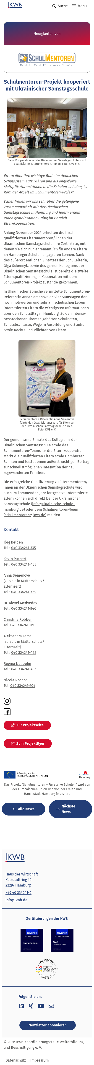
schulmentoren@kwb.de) (25, 515)
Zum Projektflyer (30, 743)
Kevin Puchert (15, 559)
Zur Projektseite (30, 725)
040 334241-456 (24, 669)
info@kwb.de (16, 900)
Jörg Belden (13, 542)
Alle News (26, 809)
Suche (63, 6)
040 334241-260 (22, 625)
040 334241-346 (23, 608)
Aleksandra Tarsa (17, 636)
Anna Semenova (17, 575)
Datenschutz (15, 1060)
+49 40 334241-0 (18, 892)
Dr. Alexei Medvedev (20, 603)
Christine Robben (18, 619)
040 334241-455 (23, 564)
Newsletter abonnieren (48, 1025)
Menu (82, 6)
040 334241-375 (23, 592)
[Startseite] (14, 5)
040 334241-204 (22, 685)
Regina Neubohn (17, 663)
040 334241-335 (23, 548)
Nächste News (68, 809)
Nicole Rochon (16, 680)
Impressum (39, 1060)
